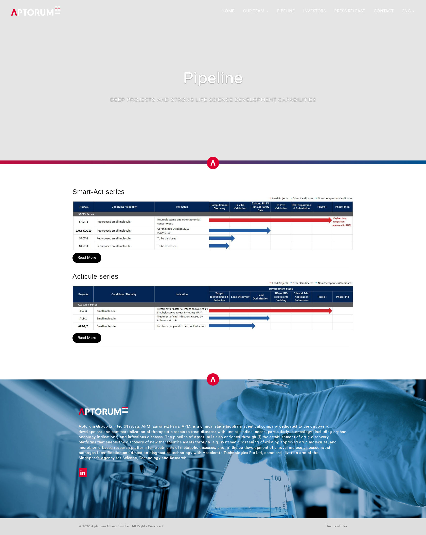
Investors (314, 11)
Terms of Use (336, 526)
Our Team (254, 11)
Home (228, 11)
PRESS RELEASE (349, 11)
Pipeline (286, 11)
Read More (87, 257)
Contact (384, 11)
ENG (406, 11)
